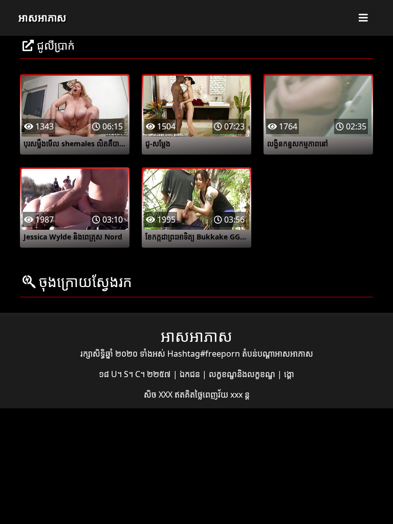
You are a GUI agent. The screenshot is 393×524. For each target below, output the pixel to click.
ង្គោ (289, 374)
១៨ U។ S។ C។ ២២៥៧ (136, 374)
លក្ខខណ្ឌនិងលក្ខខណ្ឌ (243, 374)
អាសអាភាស (42, 18)
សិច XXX (159, 394)
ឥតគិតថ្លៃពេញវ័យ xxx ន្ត (212, 394)
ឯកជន (191, 374)
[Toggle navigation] (363, 18)
